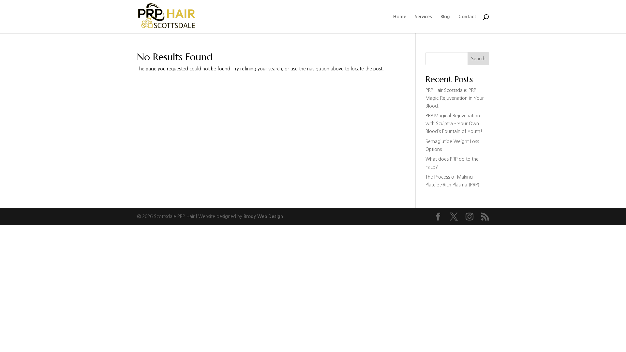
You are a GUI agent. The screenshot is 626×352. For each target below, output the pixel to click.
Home (399, 16)
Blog (445, 16)
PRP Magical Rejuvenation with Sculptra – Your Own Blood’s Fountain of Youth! (453, 123)
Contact (467, 16)
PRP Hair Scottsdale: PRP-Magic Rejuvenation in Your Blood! (454, 98)
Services (423, 16)
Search (478, 58)
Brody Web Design (263, 216)
